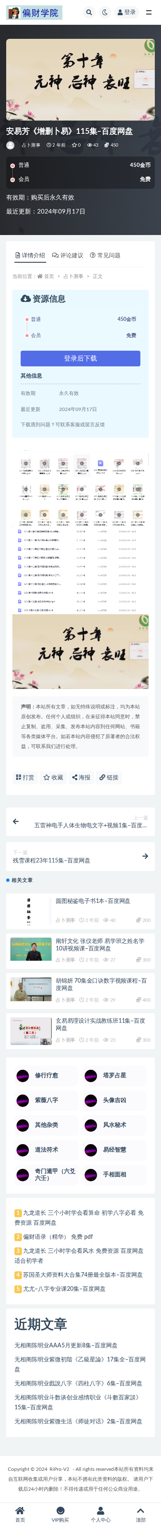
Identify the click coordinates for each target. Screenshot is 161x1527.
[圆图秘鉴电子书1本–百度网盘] (31, 915)
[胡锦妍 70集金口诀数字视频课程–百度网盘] (31, 989)
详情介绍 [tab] (33, 256)
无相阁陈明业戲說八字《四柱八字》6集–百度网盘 (78, 1384)
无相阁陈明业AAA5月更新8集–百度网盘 (66, 1346)
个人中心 (101, 1520)
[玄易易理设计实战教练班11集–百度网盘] (31, 1031)
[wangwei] (11, 145)
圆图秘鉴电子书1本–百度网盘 (93, 901)
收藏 (56, 778)
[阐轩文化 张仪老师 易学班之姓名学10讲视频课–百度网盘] (31, 949)
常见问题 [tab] (109, 256)
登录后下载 (80, 358)
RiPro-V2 (59, 1469)
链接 (111, 778)
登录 (130, 12)
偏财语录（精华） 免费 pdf (58, 1237)
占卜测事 (31, 145)
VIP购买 (60, 1520)
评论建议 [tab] (71, 256)
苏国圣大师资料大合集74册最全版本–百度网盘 (83, 1275)
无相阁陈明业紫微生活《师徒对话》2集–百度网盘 (78, 1422)
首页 (49, 276)
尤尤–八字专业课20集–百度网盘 (64, 1289)
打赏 (27, 778)
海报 (83, 778)
